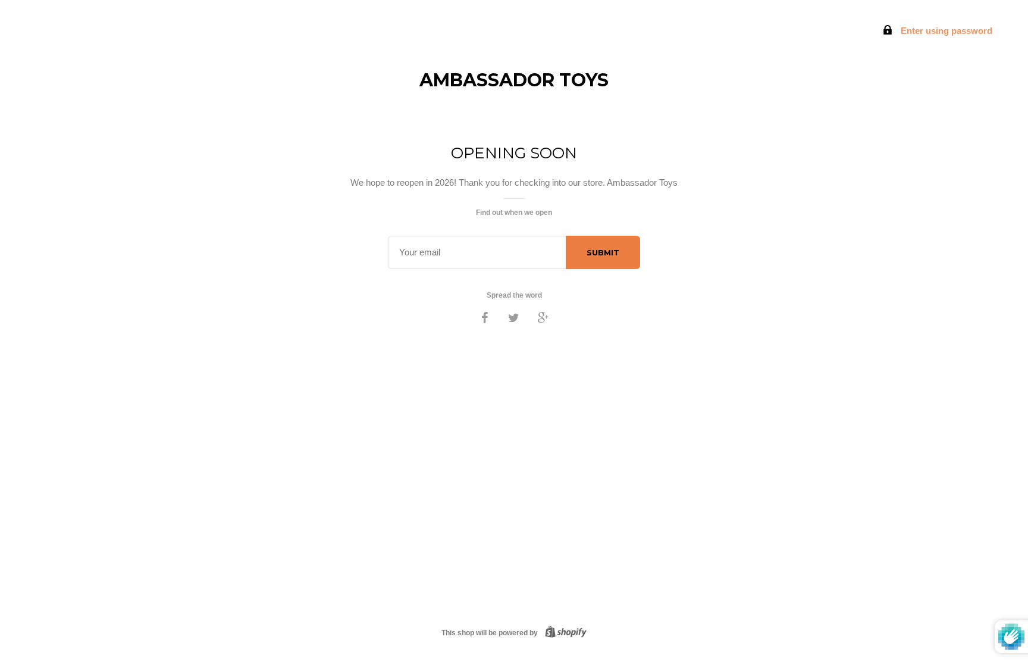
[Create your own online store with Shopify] (563, 633)
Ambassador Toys (514, 80)
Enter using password (945, 31)
